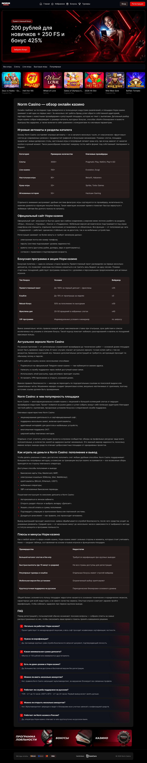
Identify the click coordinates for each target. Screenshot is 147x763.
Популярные (55, 67)
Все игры (7, 67)
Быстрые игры (40, 67)
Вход (124, 4)
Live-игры (27, 67)
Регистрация (137, 4)
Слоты (17, 67)
